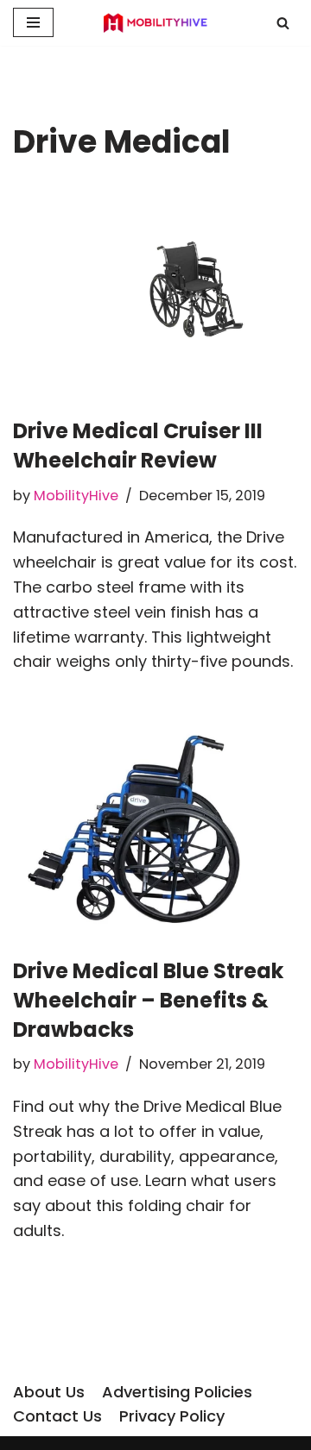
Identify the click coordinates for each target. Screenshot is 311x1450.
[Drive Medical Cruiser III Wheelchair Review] (155, 293)
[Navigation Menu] (33, 22)
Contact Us (57, 1416)
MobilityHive (76, 495)
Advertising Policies (177, 1392)
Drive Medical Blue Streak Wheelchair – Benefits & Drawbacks (148, 1000)
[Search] (282, 22)
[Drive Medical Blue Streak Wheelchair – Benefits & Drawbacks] (155, 828)
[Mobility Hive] (155, 23)
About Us (49, 1392)
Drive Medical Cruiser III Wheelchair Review (138, 445)
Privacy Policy (172, 1416)
